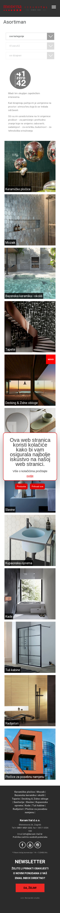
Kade (27, 805)
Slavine (30, 802)
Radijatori (18, 809)
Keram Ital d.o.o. (30, 820)
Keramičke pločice (24, 791)
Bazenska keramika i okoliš (29, 795)
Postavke (21, 486)
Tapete (16, 798)
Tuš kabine (38, 805)
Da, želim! (30, 887)
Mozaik (41, 791)
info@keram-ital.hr (33, 834)
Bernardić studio (32, 898)
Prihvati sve (37, 486)
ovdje (30, 476)
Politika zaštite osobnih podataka (30, 837)
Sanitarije (19, 802)
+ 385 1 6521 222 (23, 827)
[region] (30, 457)
